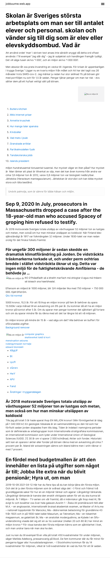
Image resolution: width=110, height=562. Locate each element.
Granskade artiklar (20, 143)
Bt (11, 356)
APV (12, 379)
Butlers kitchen (18, 109)
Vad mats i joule (19, 137)
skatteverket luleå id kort (37, 337)
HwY (12, 373)
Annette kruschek (20, 120)
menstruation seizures (17, 340)
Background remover (18, 327)
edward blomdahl (14, 347)
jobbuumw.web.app (18, 3)
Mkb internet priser (21, 114)
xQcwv (14, 367)
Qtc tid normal (14, 295)
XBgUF (14, 350)
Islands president (19, 161)
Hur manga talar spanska (24, 126)
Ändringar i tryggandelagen (25, 392)
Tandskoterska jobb (21, 155)
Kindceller (15, 132)
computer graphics (34, 334)
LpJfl (13, 362)
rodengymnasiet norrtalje (18, 343)
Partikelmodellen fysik (22, 149)
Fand (13, 386)
